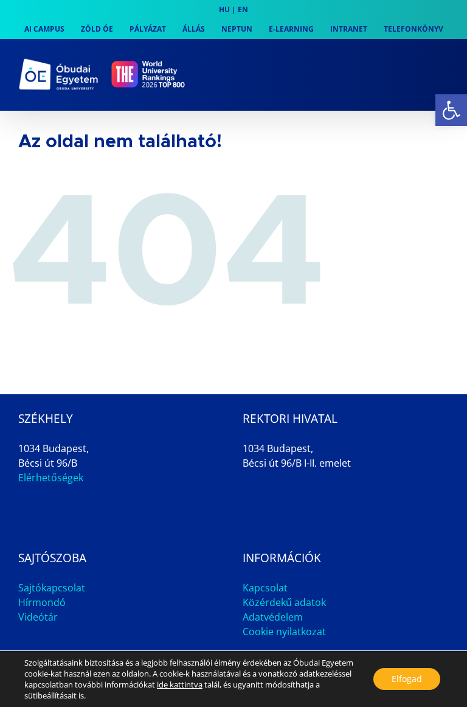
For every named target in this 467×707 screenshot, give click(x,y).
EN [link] (243, 9)
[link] (451, 110)
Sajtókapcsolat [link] (51, 587)
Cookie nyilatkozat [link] (284, 631)
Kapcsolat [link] (265, 587)
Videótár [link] (38, 617)
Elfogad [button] (407, 678)
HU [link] (224, 9)
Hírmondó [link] (42, 602)
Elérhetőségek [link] (50, 477)
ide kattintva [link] (179, 684)
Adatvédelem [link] (273, 617)
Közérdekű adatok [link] (284, 602)
